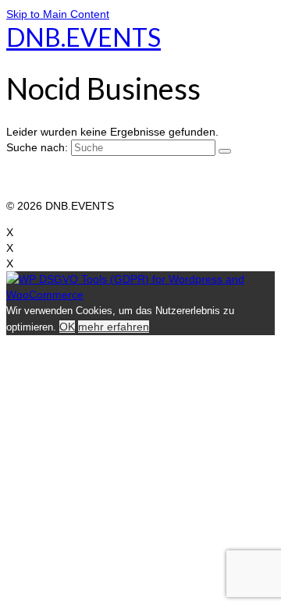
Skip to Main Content (57, 14)
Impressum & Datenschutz (71, 174)
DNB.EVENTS (83, 37)
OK (67, 326)
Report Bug (34, 190)
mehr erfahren (113, 326)
